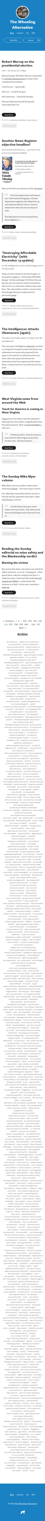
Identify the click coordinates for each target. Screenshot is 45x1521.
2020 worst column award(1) (31, 1369)
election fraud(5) (24, 913)
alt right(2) (33, 1069)
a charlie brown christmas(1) (14, 1250)
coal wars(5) (33, 916)
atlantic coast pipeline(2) (15, 1133)
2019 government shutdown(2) (16, 1058)
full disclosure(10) (36, 781)
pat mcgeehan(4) (9, 960)
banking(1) (9, 1201)
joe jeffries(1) (38, 1405)
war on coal (17, 308)
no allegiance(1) (14, 1385)
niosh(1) (37, 1354)
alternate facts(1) (33, 1224)
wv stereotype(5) (15, 895)
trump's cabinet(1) (34, 1201)
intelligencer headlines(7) (17, 841)
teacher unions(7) (17, 828)
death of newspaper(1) (30, 1284)
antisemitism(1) (9, 1165)
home (32, 1470)
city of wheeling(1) (36, 1232)
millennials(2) (33, 1056)
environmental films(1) (19, 1333)
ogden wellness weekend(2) (28, 1064)
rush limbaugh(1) (24, 1255)
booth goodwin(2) (15, 1048)
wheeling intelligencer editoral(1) (15, 1180)
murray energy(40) (12, 678)
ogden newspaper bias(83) (33, 654)
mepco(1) (9, 1258)
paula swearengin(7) (18, 836)
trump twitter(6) (33, 869)
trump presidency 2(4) (14, 929)
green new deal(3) (10, 978)
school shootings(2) (32, 1035)
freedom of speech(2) (33, 1139)
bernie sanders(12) (35, 753)
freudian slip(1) (37, 1291)
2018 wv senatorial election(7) (23, 838)
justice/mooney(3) (13, 1022)
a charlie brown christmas (19, 453)
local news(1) (8, 1320)
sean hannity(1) (10, 1444)
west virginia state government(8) (23, 815)
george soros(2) (35, 1084)
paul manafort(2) (9, 1076)
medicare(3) (34, 1027)
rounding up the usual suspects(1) (16, 1219)
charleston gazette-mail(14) (19, 737)
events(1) (30, 1247)
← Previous (8, 621)
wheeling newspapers (10, 600)
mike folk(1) (23, 1312)
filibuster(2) (7, 1040)
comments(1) (37, 1289)
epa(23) (32, 704)
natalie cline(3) (11, 988)
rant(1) (33, 1335)
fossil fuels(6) (25, 874)
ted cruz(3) (10, 1030)
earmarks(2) (12, 1064)
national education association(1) (18, 1304)
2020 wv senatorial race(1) (17, 1379)
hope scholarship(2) (30, 1048)
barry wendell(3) (24, 1012)
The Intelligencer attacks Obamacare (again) (20, 331)
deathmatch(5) (31, 893)
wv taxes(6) (10, 859)
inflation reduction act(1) (19, 1460)
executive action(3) (34, 1025)
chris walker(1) (11, 1167)
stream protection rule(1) (29, 1229)
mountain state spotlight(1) (19, 1382)
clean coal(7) (30, 828)
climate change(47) (16, 670)
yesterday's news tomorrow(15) (16, 727)
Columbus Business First (14, 78)
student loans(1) (36, 1162)
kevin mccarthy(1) (32, 1159)
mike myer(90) (29, 652)
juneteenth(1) (24, 1434)
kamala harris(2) (36, 1079)
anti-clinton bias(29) (22, 691)
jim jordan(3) (38, 1009)
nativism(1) (37, 1359)
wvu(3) (9, 1014)
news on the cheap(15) (17, 732)
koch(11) (33, 766)
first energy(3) (23, 991)
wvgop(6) (7, 862)
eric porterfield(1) (36, 1317)
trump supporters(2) (25, 1076)
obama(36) (34, 683)
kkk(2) (36, 1071)
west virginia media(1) (16, 1400)
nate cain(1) (16, 1470)
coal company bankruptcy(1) (28, 1190)
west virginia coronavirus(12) (23, 750)
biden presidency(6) (12, 856)
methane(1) (31, 1346)
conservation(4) (37, 973)
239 (21, 624)
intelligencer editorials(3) (13, 1007)
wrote (5, 418)
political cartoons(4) (15, 931)
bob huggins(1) (35, 1170)
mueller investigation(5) (16, 880)
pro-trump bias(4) (24, 960)
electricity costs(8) (10, 818)
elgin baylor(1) (12, 1392)
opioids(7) (31, 836)
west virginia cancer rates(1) (23, 1418)
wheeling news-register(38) (23, 680)
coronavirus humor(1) (30, 1372)
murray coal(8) (37, 820)
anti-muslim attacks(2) (31, 1095)
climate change (15, 305)
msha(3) (8, 1012)
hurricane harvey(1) (32, 1245)
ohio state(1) (33, 1297)
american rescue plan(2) (27, 1131)
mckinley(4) (36, 937)
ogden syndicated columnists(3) (15, 986)
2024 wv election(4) (31, 931)
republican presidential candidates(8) (23, 807)
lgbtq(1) (29, 1341)
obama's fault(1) (35, 1240)
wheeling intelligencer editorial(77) (23, 660)
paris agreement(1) (25, 1242)
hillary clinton (15, 232)
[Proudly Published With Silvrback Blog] (22, 1512)
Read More (9, 114)
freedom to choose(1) (23, 1405)
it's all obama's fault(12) (15, 763)
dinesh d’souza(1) (36, 1442)
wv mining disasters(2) (29, 1038)
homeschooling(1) (36, 1426)
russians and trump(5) (23, 911)
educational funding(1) (17, 1457)
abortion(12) (34, 758)
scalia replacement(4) (31, 919)
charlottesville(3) (33, 1014)
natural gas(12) (14, 755)
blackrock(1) (10, 1172)
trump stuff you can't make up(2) (16, 1079)
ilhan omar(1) (22, 1328)
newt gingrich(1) (15, 1330)
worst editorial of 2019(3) (30, 1022)
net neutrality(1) (14, 1284)
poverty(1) (37, 1167)
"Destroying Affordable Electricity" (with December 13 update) (19, 256)
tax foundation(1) (33, 1408)
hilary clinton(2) (36, 1144)
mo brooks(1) (9, 1405)
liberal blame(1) (33, 1237)
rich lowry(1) (15, 1177)
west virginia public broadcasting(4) (23, 950)
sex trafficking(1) (18, 1341)
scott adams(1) (10, 1468)
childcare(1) (10, 1175)
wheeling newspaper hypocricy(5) (17, 908)
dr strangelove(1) (14, 1372)
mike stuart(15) (14, 729)
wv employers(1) (30, 1302)
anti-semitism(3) (30, 1001)
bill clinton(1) (9, 1209)
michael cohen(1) (17, 1307)
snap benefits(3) (15, 983)
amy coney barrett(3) (14, 994)
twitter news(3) (37, 978)
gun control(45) (31, 670)
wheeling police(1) (14, 1343)
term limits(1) (20, 1356)
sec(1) (36, 1273)
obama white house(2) (15, 1123)
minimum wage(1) (11, 1348)
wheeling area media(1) (30, 1343)
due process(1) (34, 1196)
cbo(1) (25, 1297)
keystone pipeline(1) (23, 1377)
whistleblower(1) (11, 1359)
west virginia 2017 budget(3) (18, 1027)
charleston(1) (34, 1364)
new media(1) (9, 1276)
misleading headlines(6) (12, 854)
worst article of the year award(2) (29, 1045)
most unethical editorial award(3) (27, 1030)
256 (33, 624)
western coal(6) (33, 846)
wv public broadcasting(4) (29, 942)
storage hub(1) (34, 1338)
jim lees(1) (23, 1240)
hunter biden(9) (34, 786)
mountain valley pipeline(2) (16, 1149)
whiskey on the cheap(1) (30, 1439)
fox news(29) (8, 691)
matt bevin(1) (32, 1356)
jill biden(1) (24, 1387)
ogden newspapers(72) (33, 662)
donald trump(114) (32, 647)
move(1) (36, 1242)
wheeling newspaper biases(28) (28, 693)
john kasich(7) (33, 830)
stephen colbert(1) (11, 1369)
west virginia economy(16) (23, 722)
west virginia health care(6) (26, 877)
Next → (22, 627)
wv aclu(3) (26, 983)
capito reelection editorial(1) (17, 1338)
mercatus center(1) (34, 1268)
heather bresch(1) (14, 1206)
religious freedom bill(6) (31, 864)
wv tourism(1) (16, 1411)
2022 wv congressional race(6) (30, 867)
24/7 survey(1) (14, 1367)
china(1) (34, 1382)
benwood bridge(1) (13, 1310)
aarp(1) (18, 1198)
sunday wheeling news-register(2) (20, 1071)
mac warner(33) (12, 685)
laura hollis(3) (37, 996)
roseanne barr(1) (23, 1291)
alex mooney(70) (12, 665)
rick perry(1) (12, 1281)
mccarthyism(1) (37, 1286)
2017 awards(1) (23, 1278)
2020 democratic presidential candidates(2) (20, 1102)
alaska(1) (32, 1333)
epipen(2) (14, 1092)
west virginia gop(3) (23, 996)
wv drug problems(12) (29, 755)
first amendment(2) (34, 1105)
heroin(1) (7, 1341)
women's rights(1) (22, 1442)
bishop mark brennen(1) (33, 1452)
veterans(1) (36, 1304)
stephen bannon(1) (28, 1214)
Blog (12, 32)
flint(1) (17, 1211)
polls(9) (35, 789)
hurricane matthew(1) (30, 1206)
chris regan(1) (20, 1201)
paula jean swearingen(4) (16, 955)
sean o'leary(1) (36, 1403)
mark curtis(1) (10, 1289)
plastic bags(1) (30, 1307)
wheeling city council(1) (12, 1361)
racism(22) (9, 709)
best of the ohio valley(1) (13, 1452)
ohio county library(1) (12, 1398)
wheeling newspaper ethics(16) (16, 724)
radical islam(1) (28, 1198)
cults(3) (8, 1025)
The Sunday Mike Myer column (19, 478)
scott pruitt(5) (37, 913)
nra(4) (24, 970)
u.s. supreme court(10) (30, 776)
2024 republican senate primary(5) (16, 903)
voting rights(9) (25, 789)
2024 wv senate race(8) (13, 799)
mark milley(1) (9, 1162)
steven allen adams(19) (16, 714)
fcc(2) (25, 1082)
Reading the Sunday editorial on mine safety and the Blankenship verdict (22, 552)
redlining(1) (10, 1465)
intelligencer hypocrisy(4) (32, 952)
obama (27, 527)
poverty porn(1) (36, 1219)
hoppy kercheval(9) (35, 784)
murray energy (27, 305)
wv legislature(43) (31, 673)
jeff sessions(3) (9, 996)
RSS (33, 32)
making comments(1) (30, 1385)
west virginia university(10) (14, 779)
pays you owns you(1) (28, 1395)
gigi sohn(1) (22, 1431)
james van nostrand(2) (27, 1092)
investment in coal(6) (23, 859)
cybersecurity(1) (9, 1286)
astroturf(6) (7, 872)
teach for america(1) (34, 1250)
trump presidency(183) (15, 647)
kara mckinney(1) (23, 1165)
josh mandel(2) (36, 1141)
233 (30, 621)
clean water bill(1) (14, 1297)
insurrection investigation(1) (32, 1398)
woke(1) (25, 1470)
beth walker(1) (9, 1188)
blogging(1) (35, 1429)
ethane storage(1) (9, 1255)
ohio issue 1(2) (37, 1097)
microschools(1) (10, 1462)
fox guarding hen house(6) (30, 851)
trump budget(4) (33, 955)
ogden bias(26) (34, 696)
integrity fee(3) (11, 991)
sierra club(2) (10, 1141)
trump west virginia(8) (11, 810)
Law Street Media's (33, 424)
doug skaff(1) (32, 1457)
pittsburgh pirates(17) (33, 717)
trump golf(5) (36, 908)
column (14, 488)
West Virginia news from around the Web (20, 400)
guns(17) (9, 719)
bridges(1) (33, 1188)
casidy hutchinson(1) (17, 1436)
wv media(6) (31, 843)
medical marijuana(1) (34, 1234)
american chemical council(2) (17, 1128)
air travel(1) (38, 1341)
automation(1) (33, 1447)
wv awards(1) (23, 1157)
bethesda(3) (33, 999)
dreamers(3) (37, 1017)
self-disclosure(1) (22, 1209)
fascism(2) (12, 1056)
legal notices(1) (28, 1361)
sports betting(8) (12, 802)
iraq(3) (34, 983)
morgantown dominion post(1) (28, 1175)
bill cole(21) (19, 709)
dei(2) (40, 1051)
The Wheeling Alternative (26, 1503)
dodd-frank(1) (35, 1465)
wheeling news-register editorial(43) (23, 675)
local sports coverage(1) (15, 1245)
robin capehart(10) (14, 776)
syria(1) (23, 1351)
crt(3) (15, 1012)
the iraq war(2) (8, 1066)
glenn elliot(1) (37, 1462)
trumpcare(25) (30, 698)
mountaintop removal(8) (32, 799)
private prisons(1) (36, 1180)
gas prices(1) (36, 1444)
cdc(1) (40, 1356)
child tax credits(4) (13, 939)
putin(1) (27, 1421)
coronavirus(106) (32, 649)
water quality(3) (16, 1001)
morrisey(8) (38, 818)
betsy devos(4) (33, 970)
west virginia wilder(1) (17, 1294)
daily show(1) (23, 1426)
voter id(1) (21, 1227)
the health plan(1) (23, 1289)
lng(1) (40, 1188)
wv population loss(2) (12, 1089)
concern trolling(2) (11, 1097)
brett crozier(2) (24, 1097)
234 (35, 621)
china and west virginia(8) (16, 794)
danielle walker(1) (13, 1429)
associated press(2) (15, 1136)
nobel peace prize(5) (16, 887)
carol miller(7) (33, 841)
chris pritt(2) (17, 1146)
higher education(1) (25, 1374)
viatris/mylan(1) (32, 1400)
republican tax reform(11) (19, 766)
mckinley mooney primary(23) (14, 706)
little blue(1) (9, 1377)
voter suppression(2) (31, 1136)
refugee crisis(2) (14, 1038)
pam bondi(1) (10, 1183)
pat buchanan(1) (36, 1209)
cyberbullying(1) (15, 1221)
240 (26, 624)
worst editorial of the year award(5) (23, 885)
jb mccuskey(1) (37, 1165)
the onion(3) (36, 1012)
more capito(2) (35, 1058)
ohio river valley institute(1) (29, 1392)
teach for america (8, 455)
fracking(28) (10, 693)
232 (25, 621)
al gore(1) (9, 1211)
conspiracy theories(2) (16, 1118)
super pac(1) (15, 1214)
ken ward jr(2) (37, 1089)
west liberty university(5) (18, 916)
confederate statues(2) (24, 1066)
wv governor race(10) (34, 779)
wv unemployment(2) (32, 1121)
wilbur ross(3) (8, 1009)
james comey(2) (22, 1144)
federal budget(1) (36, 1278)
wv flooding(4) (37, 960)
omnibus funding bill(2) (15, 1035)
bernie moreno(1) (34, 1183)
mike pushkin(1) (10, 1154)
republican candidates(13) (23, 742)
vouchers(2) (38, 1066)
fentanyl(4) (37, 921)
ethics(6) (39, 854)
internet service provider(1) (14, 1234)
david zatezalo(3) (19, 1014)
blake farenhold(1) (23, 1260)
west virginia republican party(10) (15, 781)
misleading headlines (28, 232)
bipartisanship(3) (18, 1025)
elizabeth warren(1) (36, 1328)
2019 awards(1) (25, 1359)
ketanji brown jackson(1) (13, 1421)
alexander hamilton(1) (33, 1348)
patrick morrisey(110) (16, 649)
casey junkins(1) (34, 1253)
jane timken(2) (9, 1144)
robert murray (32, 120)
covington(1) (12, 1315)
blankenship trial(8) (23, 820)
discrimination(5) (32, 880)
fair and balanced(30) (31, 688)
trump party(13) (35, 748)
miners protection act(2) (18, 1152)
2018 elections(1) (23, 1286)
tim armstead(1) (33, 1299)
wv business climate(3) (23, 1009)
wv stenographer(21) (33, 709)
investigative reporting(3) (16, 1004)
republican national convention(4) (23, 963)
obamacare (21, 378)
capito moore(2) (32, 1118)
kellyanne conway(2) (32, 1126)
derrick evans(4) (10, 973)
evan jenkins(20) (31, 711)
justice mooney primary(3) (33, 1020)
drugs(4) (24, 939)
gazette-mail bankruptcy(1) (28, 1281)
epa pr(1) (22, 1299)
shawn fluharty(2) (30, 1087)
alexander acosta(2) (14, 1082)
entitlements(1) (29, 1411)
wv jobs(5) (33, 882)
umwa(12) (36, 761)
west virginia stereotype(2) (28, 1032)
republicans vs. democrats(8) (32, 810)
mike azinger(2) (34, 1149)
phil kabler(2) (24, 1053)
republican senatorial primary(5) (27, 906)
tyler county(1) (12, 1229)
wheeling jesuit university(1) (16, 1253)
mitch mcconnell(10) (30, 774)
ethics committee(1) (30, 1221)
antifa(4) (11, 924)
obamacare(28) (37, 691)
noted (13, 295)
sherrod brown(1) (36, 1320)
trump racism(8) (33, 794)
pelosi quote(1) (8, 1232)
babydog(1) (33, 1152)
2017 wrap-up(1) (36, 1276)
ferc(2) (40, 1102)
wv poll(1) (38, 1154)
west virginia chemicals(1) (23, 1416)
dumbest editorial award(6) (31, 856)
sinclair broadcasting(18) (14, 717)
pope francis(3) (33, 1004)
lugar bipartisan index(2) (18, 1069)
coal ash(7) (32, 823)
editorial (30, 346)
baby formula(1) (11, 1434)
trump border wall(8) (14, 797)
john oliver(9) (16, 792)
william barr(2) (33, 1108)
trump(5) (36, 911)
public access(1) (14, 1325)
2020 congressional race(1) (17, 1364)
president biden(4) (14, 970)
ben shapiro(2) (10, 1045)
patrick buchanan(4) (16, 926)
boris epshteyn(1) (19, 1247)
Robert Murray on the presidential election (18, 63)
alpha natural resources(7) (17, 830)
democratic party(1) (15, 1193)
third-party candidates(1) (30, 1211)
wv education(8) (29, 792)
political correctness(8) (23, 812)
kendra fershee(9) (20, 784)
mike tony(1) (21, 1183)
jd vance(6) (37, 859)
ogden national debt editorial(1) (16, 1271)
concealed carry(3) (32, 981)
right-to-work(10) (14, 774)
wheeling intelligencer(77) (14, 662)
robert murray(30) (14, 688)
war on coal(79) (31, 657)
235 (40, 621)
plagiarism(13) (10, 748)
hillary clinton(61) (12, 667)
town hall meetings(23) (19, 704)
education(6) (37, 862)
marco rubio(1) (33, 1379)
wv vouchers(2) (9, 1051)
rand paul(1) (36, 1377)
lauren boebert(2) (22, 1141)
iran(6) (12, 877)
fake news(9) (22, 786)
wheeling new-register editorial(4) (18, 937)
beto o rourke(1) (9, 1328)
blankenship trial (16, 597)
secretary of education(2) (14, 1139)
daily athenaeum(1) (32, 1413)
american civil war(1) (24, 1354)
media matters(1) (36, 1263)
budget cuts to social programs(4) (23, 947)
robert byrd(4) (12, 942)
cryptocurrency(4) (28, 934)
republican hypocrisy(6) (16, 869)
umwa (37, 597)
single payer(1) (37, 1255)
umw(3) (38, 975)
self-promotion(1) (32, 1203)
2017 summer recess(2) (13, 1074)
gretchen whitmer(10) (32, 771)
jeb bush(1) (38, 1374)
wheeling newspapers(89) (12, 654)
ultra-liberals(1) (22, 1232)
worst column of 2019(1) (20, 1335)
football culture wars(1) (23, 1258)
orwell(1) (39, 1361)
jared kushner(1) (12, 1240)
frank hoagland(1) (13, 1439)
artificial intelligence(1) (28, 1185)
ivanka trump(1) (33, 1351)
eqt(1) (22, 1348)
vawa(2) (23, 1105)
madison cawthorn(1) (13, 1403)
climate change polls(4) (12, 952)
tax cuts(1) (14, 1395)
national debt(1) (36, 1271)
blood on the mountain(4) (23, 944)
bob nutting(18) (32, 714)
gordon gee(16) (35, 724)
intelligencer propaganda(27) (17, 696)
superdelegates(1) (31, 1193)
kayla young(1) (10, 1170)
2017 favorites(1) (9, 1278)
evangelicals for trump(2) (23, 1110)
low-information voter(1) (31, 1322)
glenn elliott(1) (22, 1172)
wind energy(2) (26, 1100)
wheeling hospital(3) (24, 1017)
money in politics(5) (30, 900)
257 (38, 624)
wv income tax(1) (15, 1390)
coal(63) (37, 665)
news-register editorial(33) (30, 685)
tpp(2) (17, 1100)
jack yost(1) (11, 1190)
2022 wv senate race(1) (15, 1413)
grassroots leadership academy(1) (15, 1317)
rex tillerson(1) (12, 1224)
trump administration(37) (18, 683)
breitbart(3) (12, 1032)
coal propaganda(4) (23, 965)
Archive (20, 32)
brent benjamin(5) (14, 919)
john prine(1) (8, 1356)
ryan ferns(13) (22, 748)
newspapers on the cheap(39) (31, 678)
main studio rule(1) (11, 1263)
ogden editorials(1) (30, 1390)
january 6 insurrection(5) (18, 882)
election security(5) (17, 893)
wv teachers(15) (36, 727)
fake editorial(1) (14, 1273)
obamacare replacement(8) (30, 802)
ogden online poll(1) (13, 1322)
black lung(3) (35, 991)
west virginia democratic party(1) (23, 1449)
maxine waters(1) (16, 1423)
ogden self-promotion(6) (22, 862)
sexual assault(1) (10, 1291)
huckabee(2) (21, 1056)
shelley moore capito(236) (29, 641)
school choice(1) (23, 1162)
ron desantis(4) (31, 926)
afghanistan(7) (37, 833)
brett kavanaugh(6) (21, 872)
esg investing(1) (22, 1465)
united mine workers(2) (17, 1115)
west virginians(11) (30, 768)
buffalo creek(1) (25, 1266)
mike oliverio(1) (11, 1431)
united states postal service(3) (29, 988)
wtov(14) (34, 737)
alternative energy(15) (29, 729)
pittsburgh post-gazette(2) (33, 1146)
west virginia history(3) (31, 994)
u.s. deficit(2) (35, 1128)
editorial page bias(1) (25, 1154)
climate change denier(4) (14, 921)
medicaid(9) (11, 786)
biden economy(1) (10, 1426)
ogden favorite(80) (17, 657)
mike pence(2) (35, 1053)
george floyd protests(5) (31, 898)
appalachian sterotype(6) (16, 846)
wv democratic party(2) (30, 1043)
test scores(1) (12, 1299)
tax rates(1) (10, 1198)
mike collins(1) (34, 1172)
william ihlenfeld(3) (35, 986)
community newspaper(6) (17, 849)
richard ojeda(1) (16, 1302)
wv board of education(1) (16, 1237)
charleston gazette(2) (14, 1095)
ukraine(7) (24, 825)
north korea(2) (32, 1115)
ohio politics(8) (8, 820)
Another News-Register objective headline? (19, 142)
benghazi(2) (25, 1089)
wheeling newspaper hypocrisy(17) (27, 719)
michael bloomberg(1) (29, 1367)
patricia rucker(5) (14, 900)
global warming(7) (12, 825)
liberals (21, 527)
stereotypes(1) (37, 1421)
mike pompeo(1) (30, 1423)
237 (10, 624)
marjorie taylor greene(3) (18, 999)
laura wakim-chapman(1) (17, 1447)
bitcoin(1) (37, 1258)
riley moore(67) (26, 665)
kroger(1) (25, 1429)
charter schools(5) (10, 913)
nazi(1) (38, 1198)
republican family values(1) (16, 1408)
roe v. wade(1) (35, 1434)
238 (16, 624)
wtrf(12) (27, 761)
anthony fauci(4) (14, 957)
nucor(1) (33, 1460)
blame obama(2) (16, 1087)
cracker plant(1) (10, 1374)
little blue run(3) (24, 978)
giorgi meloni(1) (24, 1444)
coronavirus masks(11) (14, 771)
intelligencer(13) (13, 740)
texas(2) (20, 1051)
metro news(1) (31, 1436)
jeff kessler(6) (37, 874)
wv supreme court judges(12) (18, 758)
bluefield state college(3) (12, 1020)
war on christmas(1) (18, 1346)
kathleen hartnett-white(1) (15, 1268)
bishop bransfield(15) (17, 735)
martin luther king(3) (15, 981)
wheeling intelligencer (30, 308)
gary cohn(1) (11, 1242)
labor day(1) (33, 1157)
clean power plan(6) (11, 874)
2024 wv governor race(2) (16, 1108)
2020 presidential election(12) (15, 753)
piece (15, 276)
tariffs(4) (28, 921)
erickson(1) (10, 1354)
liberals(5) (10, 906)
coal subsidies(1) (22, 1276)
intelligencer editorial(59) (30, 667)
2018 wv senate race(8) (31, 797)
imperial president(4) (32, 929)
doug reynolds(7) (24, 833)
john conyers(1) (9, 1260)
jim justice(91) (17, 652)
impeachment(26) (17, 698)
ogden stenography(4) (30, 957)
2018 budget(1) (27, 1273)
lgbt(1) (35, 1325)
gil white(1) (24, 1263)
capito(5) (10, 911)
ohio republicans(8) (25, 818)
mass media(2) (34, 1082)
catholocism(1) (37, 1260)
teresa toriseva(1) (24, 1167)
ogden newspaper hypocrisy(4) (27, 924)
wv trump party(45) (15, 673)
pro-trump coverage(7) (18, 823)
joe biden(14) (32, 735)
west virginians (21, 455)
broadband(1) (32, 1294)
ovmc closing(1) (13, 1351)
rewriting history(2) (33, 1133)
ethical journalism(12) (14, 761)
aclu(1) (24, 1196)
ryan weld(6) (33, 849)
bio (27, 32)
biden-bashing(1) (36, 1387)
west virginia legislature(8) (23, 805)
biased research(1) (13, 1196)
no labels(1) (12, 1157)
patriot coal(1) (26, 1325)
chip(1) (35, 1266)
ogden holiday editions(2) (32, 1074)
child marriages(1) (24, 1468)
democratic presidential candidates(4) (23, 968)
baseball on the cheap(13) (30, 740)
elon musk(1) (13, 1185)
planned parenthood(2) (14, 1126)
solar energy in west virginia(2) (16, 1084)
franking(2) (7, 1146)
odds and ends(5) (37, 903)
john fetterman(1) (35, 1431)
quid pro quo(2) (11, 1053)
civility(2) (13, 1131)
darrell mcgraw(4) (27, 975)
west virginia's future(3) (33, 1007)
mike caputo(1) (23, 1170)
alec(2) (24, 1061)
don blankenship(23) (35, 706)
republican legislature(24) (30, 701)
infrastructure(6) (11, 867)
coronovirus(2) (19, 1040)
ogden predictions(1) (11, 1387)
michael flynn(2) (30, 1051)
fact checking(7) (10, 833)
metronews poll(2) (32, 1123)
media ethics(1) (35, 1312)
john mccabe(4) (35, 939)
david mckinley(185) (30, 644)
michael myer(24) (12, 701)
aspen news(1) (8, 1442)
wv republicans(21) (16, 711)
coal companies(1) (21, 1320)
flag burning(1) (21, 1188)
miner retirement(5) (13, 898)
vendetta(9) (8, 784)
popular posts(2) (14, 1043)
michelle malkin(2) (11, 1105)
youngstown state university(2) (23, 1113)
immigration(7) (35, 825)
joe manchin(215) (14, 644)
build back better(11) (33, 763)
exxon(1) (22, 1224)
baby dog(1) (37, 1468)
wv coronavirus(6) (36, 872)
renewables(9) (13, 789)
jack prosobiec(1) (33, 1227)
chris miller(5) (31, 890)
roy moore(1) (13, 1266)
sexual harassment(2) (14, 1121)
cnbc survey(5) (31, 887)
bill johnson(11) (15, 768)
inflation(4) (15, 934)
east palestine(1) (24, 1462)
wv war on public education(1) (23, 1455)
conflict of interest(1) (16, 1203)
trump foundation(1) (12, 1216)
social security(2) (34, 1061)
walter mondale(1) (29, 1177)
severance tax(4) (23, 973)
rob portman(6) (29, 854)
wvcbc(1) (25, 1403)
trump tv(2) (38, 1076)
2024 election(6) (12, 851)
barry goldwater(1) (30, 1330)
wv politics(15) (32, 732)
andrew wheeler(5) (17, 890)
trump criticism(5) (30, 895)
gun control (14, 527)
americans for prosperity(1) (28, 1315)
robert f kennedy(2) (13, 1061)
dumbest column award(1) (31, 1216)
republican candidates (18, 120)
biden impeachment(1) (15, 1159)
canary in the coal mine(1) (31, 1310)
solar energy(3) (9, 1017)
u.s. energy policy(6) (13, 864)
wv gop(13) (36, 745)
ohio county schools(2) (34, 1040)
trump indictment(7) (17, 843)
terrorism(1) (11, 1227)
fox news (13, 378)
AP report (38, 188)
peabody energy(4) (12, 975)
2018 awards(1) (11, 1312)
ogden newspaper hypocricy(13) (18, 745)
